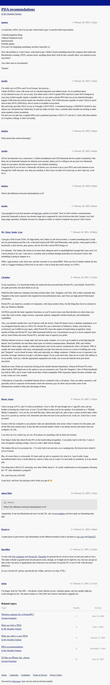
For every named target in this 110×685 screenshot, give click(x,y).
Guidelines (25, 675)
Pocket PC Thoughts (37, 557)
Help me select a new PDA (14, 636)
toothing (61, 513)
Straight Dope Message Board (14, 3)
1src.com (80, 537)
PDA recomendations (18, 9)
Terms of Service (40, 675)
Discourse (16, 681)
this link (38, 213)
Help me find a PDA (11, 625)
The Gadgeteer (18, 557)
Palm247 (92, 537)
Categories (13, 675)
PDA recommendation (12, 646)
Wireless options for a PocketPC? (17, 614)
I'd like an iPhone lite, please (15, 657)
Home (4, 675)
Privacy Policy (56, 675)
